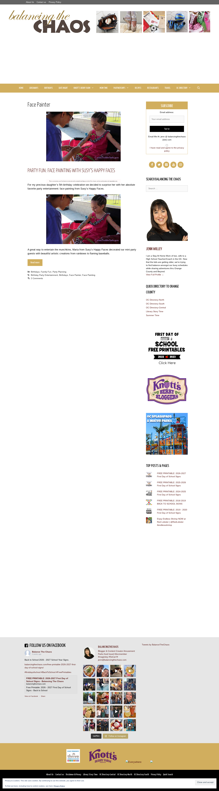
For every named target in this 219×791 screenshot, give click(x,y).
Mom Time (104, 88)
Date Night (63, 88)
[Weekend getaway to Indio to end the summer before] (116, 671)
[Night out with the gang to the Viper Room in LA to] (89, 684)
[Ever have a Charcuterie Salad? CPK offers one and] (89, 712)
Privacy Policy (55, 2)
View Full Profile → (155, 274)
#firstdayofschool (33, 672)
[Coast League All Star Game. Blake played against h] (89, 725)
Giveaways (33, 88)
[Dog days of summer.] (103, 684)
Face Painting (88, 275)
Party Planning (59, 272)
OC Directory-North (155, 300)
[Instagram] (181, 165)
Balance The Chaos (42, 652)
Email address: (167, 112)
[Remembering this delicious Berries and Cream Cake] (103, 698)
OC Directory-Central (156, 307)
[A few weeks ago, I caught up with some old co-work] (103, 712)
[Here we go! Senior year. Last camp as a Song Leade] (89, 698)
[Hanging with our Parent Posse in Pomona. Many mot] (130, 684)
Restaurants (153, 88)
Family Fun (46, 272)
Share (43, 696)
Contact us (41, 2)
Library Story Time (154, 311)
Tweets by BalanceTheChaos (155, 644)
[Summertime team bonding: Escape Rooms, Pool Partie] (116, 698)
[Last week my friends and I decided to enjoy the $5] (130, 671)
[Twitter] (159, 165)
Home (21, 88)
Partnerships (119, 88)
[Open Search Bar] (198, 88)
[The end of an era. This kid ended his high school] (103, 725)
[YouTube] (173, 165)
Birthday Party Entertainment (44, 275)
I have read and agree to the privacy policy (167, 149)
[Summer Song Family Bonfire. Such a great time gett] (103, 671)
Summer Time (152, 315)
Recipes (138, 88)
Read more (35, 262)
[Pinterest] (166, 165)
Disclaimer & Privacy (73, 774)
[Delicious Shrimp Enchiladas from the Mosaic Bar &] (89, 671)
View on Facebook (31, 696)
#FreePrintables (63, 672)
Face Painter (75, 275)
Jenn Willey (154, 249)
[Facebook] (152, 165)
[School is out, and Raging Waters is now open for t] (130, 725)
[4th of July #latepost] (116, 712)
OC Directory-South (155, 303)
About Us (30, 2)
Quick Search (168, 774)
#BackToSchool (48, 672)
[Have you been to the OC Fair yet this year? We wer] (116, 684)
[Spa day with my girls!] (130, 712)
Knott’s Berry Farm (82, 88)
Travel (167, 88)
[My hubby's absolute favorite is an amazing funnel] (116, 725)
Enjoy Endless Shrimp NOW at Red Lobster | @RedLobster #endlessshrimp (171, 522)
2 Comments (37, 278)
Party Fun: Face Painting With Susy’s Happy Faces (71, 170)
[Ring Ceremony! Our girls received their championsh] (130, 698)
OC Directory (181, 88)
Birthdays (48, 88)
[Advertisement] (109, 61)
